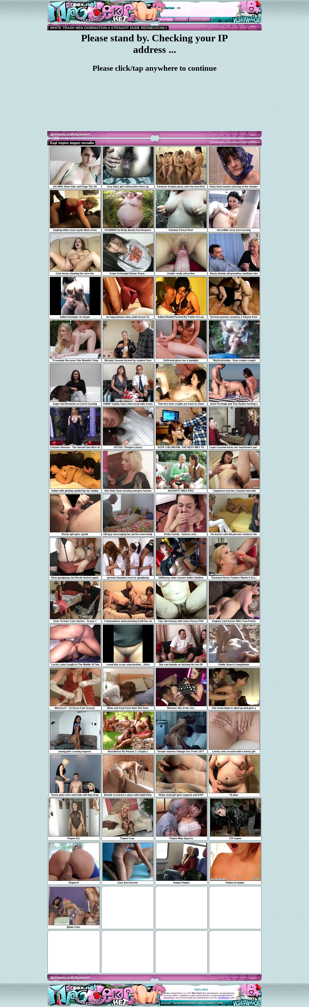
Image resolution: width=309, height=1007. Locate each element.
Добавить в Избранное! (70, 134)
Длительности (251, 142)
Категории (166, 19)
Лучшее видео (200, 19)
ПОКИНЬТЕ (223, 998)
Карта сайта (201, 989)
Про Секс (169, 8)
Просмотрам (234, 142)
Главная (181, 19)
